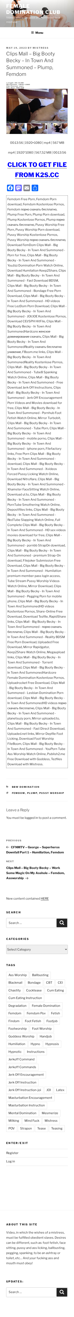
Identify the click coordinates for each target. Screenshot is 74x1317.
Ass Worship (17, 975)
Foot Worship (42, 1028)
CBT (49, 982)
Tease (41, 1128)
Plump (32, 793)
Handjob (46, 1036)
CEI (60, 982)
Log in (10, 1161)
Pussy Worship (52, 793)
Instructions (36, 1052)
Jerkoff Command (21, 1059)
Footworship (17, 1028)
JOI (48, 1090)
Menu (39, 32)
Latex (60, 1090)
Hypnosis (52, 1044)
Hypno (35, 1044)
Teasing (56, 1128)
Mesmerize (50, 1113)
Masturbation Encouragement (30, 1098)
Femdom (18, 793)
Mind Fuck (31, 1121)
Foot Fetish (33, 1021)
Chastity (14, 990)
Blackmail (15, 982)
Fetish (55, 1013)
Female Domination (46, 1006)
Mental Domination (22, 1113)
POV (11, 1128)
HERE (45, 898)
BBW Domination (26, 786)
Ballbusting (40, 975)
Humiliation (16, 1044)
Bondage (34, 982)
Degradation (17, 1006)
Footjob (52, 1021)
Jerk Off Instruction (22, 1082)
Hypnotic (15, 1052)
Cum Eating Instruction (25, 998)
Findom (14, 1021)
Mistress (51, 1121)
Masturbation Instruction (26, 1105)
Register (12, 1153)
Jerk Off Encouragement (26, 1075)
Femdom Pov (36, 1013)
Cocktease (34, 990)
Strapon (26, 1128)
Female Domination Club (33, 9)
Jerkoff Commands (22, 1067)
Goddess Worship (21, 1036)
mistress (41, 47)
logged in (31, 818)
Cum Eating (55, 990)
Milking (13, 1121)
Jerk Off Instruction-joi (24, 1090)
